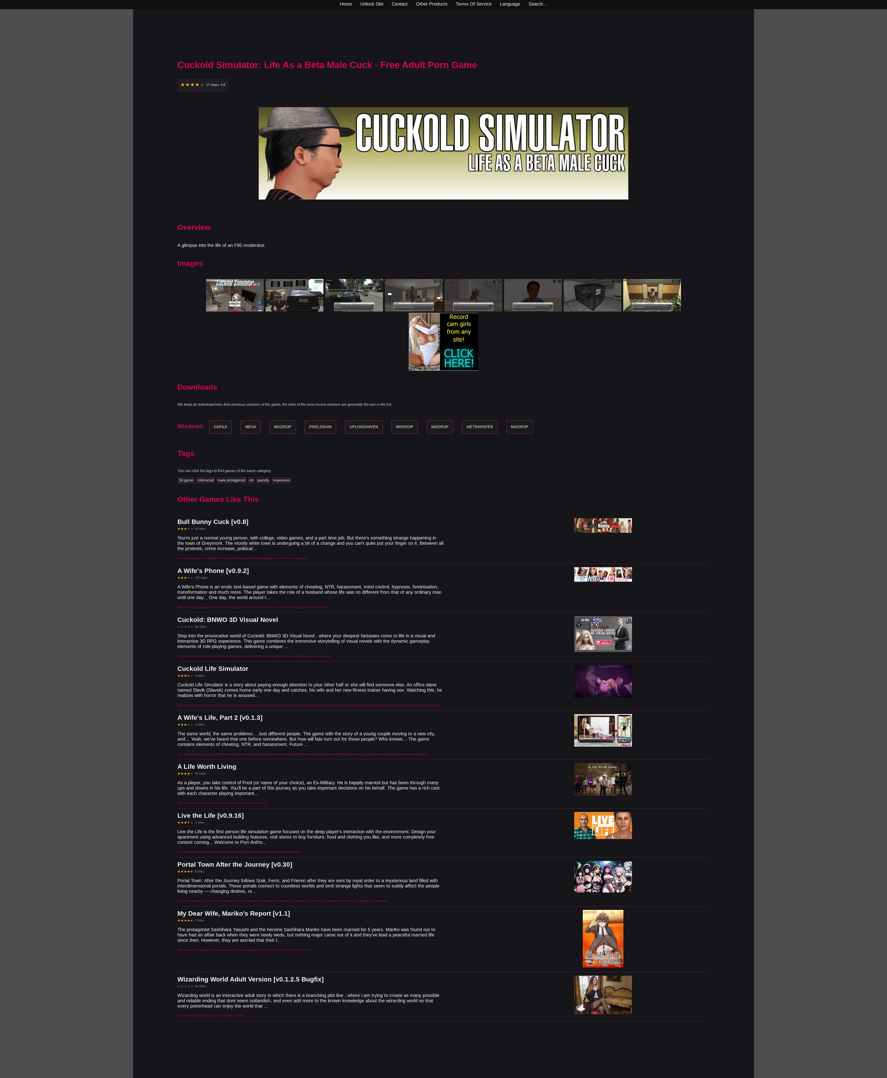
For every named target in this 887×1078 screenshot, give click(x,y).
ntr (251, 480)
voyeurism (281, 480)
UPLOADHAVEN (364, 427)
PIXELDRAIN (320, 427)
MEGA (250, 427)
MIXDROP (282, 427)
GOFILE (220, 427)
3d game (186, 480)
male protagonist (231, 480)
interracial (205, 480)
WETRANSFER (480, 427)
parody (263, 480)
